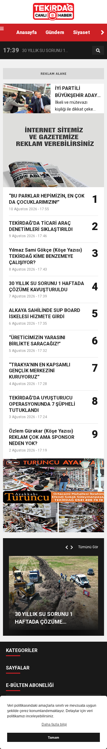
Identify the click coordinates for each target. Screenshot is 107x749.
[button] (102, 32)
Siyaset (81, 32)
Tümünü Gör (88, 547)
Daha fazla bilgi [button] (54, 724)
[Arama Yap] (98, 50)
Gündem (54, 32)
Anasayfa (26, 32)
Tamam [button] (53, 737)
